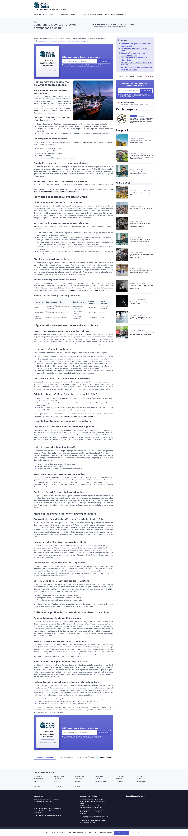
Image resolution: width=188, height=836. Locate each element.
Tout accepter (121, 833)
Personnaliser (136, 833)
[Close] (129, 403)
